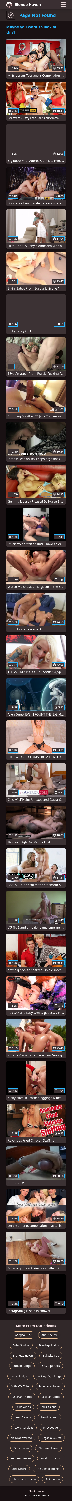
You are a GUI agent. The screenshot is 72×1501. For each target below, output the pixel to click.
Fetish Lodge (19, 1376)
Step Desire (19, 1469)
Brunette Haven (23, 1355)
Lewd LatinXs (49, 1417)
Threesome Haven (24, 1479)
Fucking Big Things (49, 1376)
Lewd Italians (22, 1417)
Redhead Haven (21, 1458)
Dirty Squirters (50, 1366)
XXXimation (52, 1479)
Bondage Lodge (49, 1345)
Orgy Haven (21, 1448)
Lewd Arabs (23, 1407)
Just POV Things (22, 1396)
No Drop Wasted (21, 1438)
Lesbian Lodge (51, 1396)
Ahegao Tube (23, 1335)
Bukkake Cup (51, 1355)
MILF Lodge (50, 1427)
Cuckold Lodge (21, 1366)
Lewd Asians (48, 1407)
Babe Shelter (21, 1345)
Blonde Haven (28, 4)
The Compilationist (48, 1469)
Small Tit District (51, 1458)
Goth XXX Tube (20, 1386)
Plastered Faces (48, 1448)
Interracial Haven (50, 1386)
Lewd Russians (23, 1427)
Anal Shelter (49, 1335)
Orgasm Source (51, 1438)
